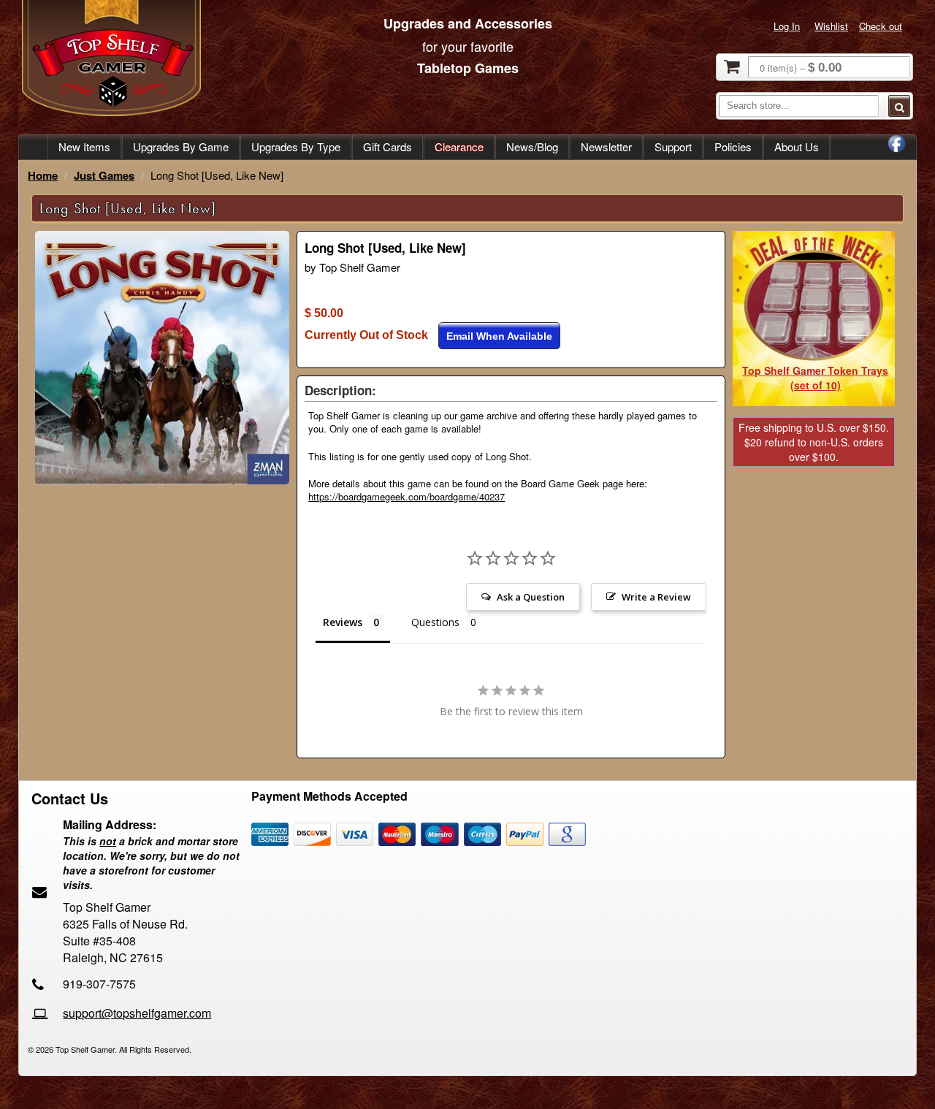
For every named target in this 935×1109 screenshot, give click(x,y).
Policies (733, 146)
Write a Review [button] (656, 596)
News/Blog (532, 146)
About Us (796, 146)
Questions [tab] (435, 622)
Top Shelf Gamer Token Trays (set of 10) (815, 377)
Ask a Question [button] (531, 596)
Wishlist (831, 26)
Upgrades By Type (295, 146)
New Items (84, 146)
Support (673, 146)
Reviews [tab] (342, 622)
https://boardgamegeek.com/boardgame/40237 (406, 496)
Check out (880, 26)
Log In (787, 26)
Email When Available (499, 336)
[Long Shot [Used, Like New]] (162, 480)
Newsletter (606, 146)
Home (43, 175)
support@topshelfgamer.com (137, 1013)
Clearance (459, 146)
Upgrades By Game (181, 146)
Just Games (104, 175)
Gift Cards (387, 146)
